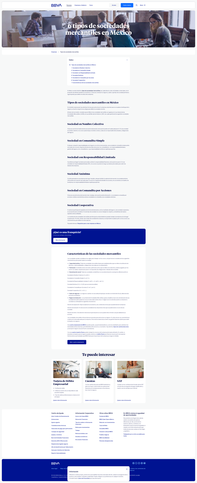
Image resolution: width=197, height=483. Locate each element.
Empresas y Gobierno (80, 5)
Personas (69, 5)
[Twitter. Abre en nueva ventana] (136, 463)
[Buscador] (136, 5)
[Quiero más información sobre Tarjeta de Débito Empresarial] (66, 369)
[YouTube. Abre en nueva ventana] (144, 463)
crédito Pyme (100, 334)
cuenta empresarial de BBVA (78, 325)
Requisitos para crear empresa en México (89, 223)
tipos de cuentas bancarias (121, 326)
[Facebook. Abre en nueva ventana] (133, 463)
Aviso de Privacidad (83, 478)
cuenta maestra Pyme (78, 332)
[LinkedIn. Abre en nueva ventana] (142, 463)
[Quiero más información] (98, 369)
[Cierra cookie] (127, 469)
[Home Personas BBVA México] (56, 5)
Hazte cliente (127, 5)
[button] (114, 5)
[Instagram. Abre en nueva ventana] (139, 463)
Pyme (91, 5)
